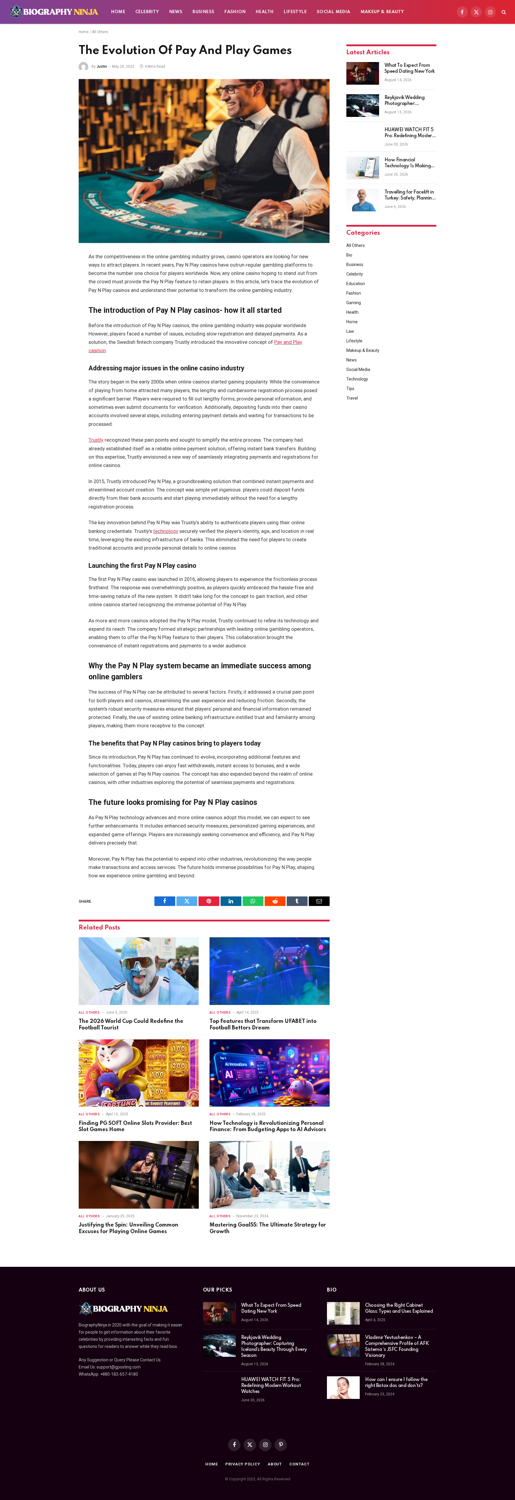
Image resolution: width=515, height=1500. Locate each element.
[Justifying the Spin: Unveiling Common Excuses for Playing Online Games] (139, 1175)
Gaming (353, 302)
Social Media (333, 12)
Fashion (235, 12)
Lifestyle (295, 12)
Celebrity (147, 12)
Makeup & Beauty (382, 12)
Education (355, 283)
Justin (102, 66)
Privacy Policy (242, 1464)
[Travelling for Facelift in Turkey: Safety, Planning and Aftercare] (362, 200)
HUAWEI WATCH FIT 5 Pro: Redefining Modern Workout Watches (409, 133)
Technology (357, 379)
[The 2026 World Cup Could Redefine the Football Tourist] (139, 971)
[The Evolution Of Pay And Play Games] (204, 161)
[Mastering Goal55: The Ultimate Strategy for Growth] (270, 1175)
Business (203, 12)
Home (118, 12)
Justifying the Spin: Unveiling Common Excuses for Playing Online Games (128, 1228)
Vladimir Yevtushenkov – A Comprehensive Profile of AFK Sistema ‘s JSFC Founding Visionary (397, 1346)
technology (165, 531)
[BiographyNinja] (53, 12)
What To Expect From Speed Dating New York (409, 68)
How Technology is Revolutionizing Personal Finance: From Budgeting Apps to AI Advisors (268, 1127)
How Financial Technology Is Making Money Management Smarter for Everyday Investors (407, 163)
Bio (349, 255)
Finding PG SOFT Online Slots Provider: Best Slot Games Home (135, 1127)
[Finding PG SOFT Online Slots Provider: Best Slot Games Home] (139, 1073)
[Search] (503, 12)
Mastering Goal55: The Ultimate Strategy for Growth (268, 1228)
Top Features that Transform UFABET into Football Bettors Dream (263, 1025)
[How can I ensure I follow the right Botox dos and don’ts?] (343, 1387)
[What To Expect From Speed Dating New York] (362, 73)
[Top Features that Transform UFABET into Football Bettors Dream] (270, 971)
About (275, 1464)
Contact (299, 1464)
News (176, 12)
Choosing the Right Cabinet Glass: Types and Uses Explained (399, 1308)
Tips (350, 388)
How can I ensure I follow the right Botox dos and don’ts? (396, 1382)
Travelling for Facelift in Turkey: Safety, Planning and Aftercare (409, 195)
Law (350, 331)
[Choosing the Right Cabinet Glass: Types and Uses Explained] (343, 1313)
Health (265, 12)
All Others (100, 32)
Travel (352, 398)
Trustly (96, 440)
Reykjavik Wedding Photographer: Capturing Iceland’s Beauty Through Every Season (407, 101)
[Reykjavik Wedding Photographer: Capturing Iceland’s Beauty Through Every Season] (362, 105)
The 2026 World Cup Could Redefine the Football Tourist (131, 1025)
